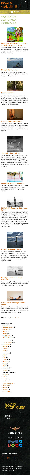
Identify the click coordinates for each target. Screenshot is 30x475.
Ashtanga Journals (8, 372)
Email (20, 444)
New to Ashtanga (7, 342)
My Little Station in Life (9, 70)
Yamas (5, 387)
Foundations (6, 344)
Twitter (20, 440)
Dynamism (6, 368)
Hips (4, 376)
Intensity (5, 370)
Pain (4, 357)
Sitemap (7, 418)
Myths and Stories (8, 383)
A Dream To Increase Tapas (11, 249)
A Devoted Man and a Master (11, 121)
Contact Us (8, 416)
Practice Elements (8, 337)
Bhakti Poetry (6, 391)
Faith (4, 355)
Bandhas (5, 361)
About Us (8, 415)
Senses (5, 359)
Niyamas (5, 389)
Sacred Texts (6, 335)
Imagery (5, 374)
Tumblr (9, 440)
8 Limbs (5, 325)
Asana (4, 331)
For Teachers (6, 340)
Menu (17, 12)
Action (4, 366)
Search (26, 2)
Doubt (4, 350)
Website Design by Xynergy (8, 470)
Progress (5, 346)
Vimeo (13, 444)
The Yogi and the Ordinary (10, 153)
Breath (5, 333)
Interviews (5, 329)
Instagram (13, 440)
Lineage (5, 378)
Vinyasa (5, 348)
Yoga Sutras (6, 385)
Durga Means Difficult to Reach (12, 183)
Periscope (9, 444)
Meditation (6, 381)
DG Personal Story (8, 327)
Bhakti (4, 363)
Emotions (5, 353)
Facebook (16, 440)
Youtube (16, 444)
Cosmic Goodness (7, 93)
